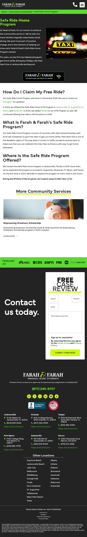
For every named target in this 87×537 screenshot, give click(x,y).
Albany (54, 460)
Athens (54, 464)
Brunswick (55, 471)
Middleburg (32, 475)
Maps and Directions (13, 427)
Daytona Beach (34, 460)
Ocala (29, 482)
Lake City (31, 468)
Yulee (29, 501)
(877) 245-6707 (43, 389)
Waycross (55, 482)
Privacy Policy (43, 518)
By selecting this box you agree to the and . (66, 343)
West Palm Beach (35, 497)
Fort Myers (9, 436)
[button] (82, 4)
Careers (43, 514)
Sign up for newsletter (62, 338)
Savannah (18, 111)
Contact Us (43, 512)
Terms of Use (63, 343)
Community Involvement (20, 12)
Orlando (35, 415)
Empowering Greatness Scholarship (22, 223)
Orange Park (32, 479)
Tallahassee (32, 493)
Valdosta (55, 479)
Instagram (7, 102)
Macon (61, 436)
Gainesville (36, 436)
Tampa (44, 111)
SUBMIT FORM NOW (65, 352)
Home (4, 12)
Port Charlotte (33, 486)
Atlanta (54, 468)
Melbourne (32, 471)
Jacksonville (61, 107)
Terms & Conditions (43, 516)
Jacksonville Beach (35, 464)
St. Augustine (74, 107)
